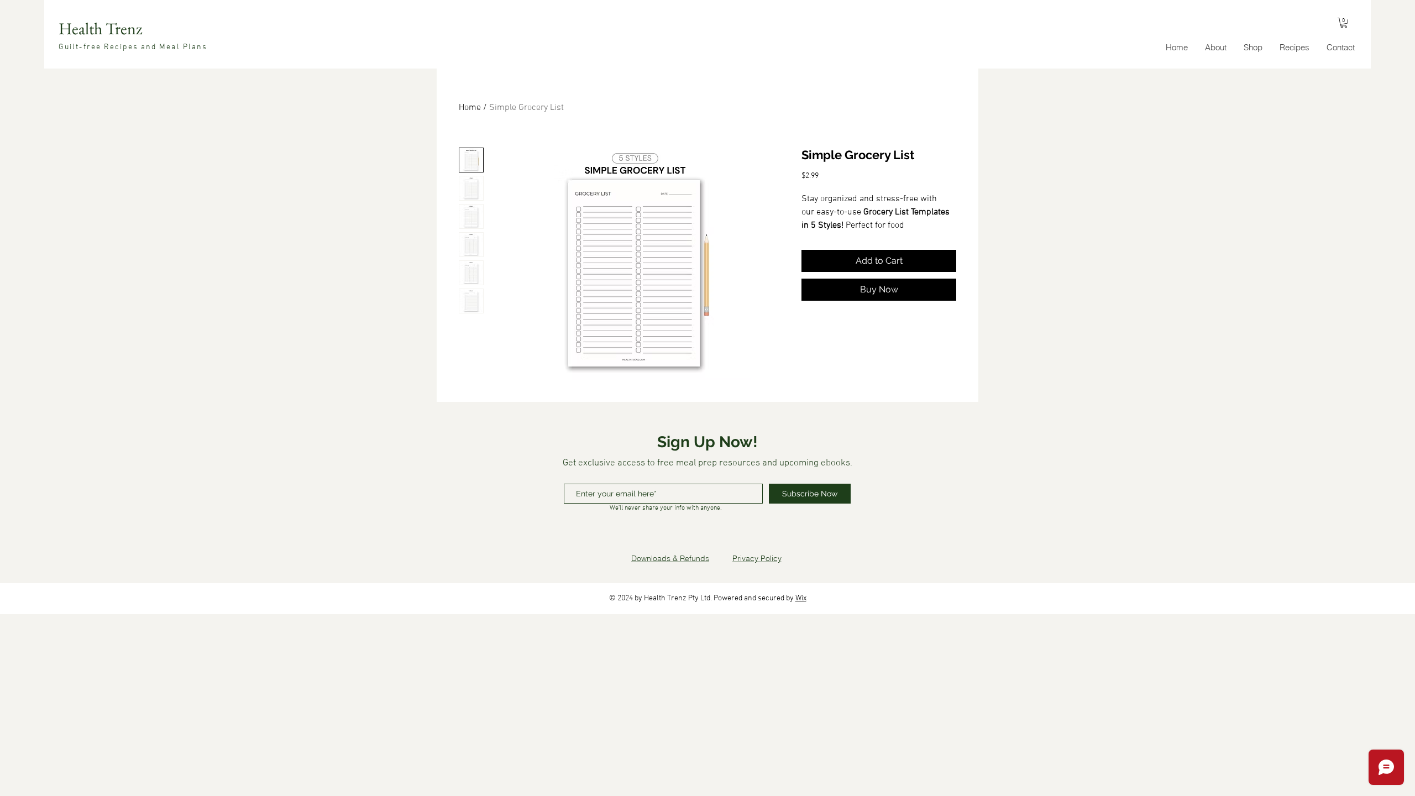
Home (470, 107)
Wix (800, 598)
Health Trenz (100, 28)
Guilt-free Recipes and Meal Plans (133, 47)
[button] (1344, 23)
